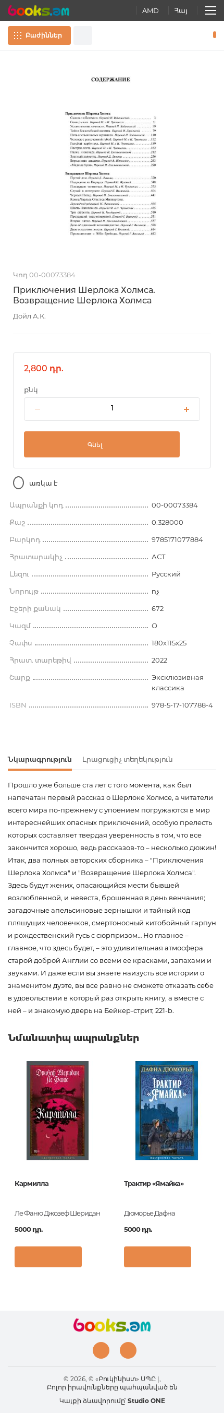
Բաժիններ (44, 35)
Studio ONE (146, 1401)
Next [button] (211, 1139)
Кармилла (31, 1183)
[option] (112, 160)
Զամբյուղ (212, 35)
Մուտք (181, 35)
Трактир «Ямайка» (153, 1183)
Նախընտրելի (197, 35)
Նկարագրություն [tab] (40, 759)
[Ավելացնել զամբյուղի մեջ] (48, 1256)
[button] (96, 1259)
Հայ (181, 10)
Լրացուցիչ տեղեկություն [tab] (127, 759)
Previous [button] (13, 1139)
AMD (150, 10)
